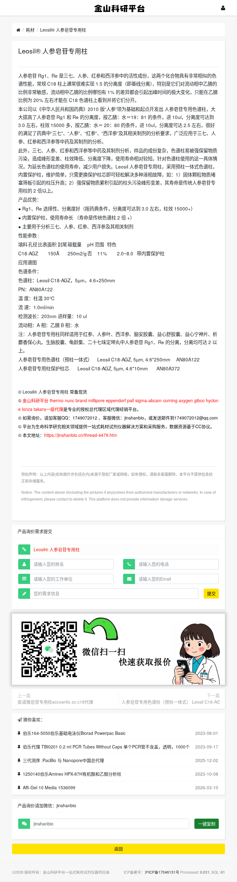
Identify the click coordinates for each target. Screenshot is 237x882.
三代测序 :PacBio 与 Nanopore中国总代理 (63, 760)
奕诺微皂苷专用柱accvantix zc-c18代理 (55, 702)
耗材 (30, 30)
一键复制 (206, 823)
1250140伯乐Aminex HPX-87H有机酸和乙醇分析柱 (72, 774)
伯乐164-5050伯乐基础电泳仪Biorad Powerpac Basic (74, 733)
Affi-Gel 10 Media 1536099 (49, 787)
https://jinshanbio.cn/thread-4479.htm (80, 435)
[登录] (223, 7)
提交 (211, 593)
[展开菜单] (15, 7)
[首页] (18, 30)
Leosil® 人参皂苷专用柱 (63, 30)
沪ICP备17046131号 (162, 872)
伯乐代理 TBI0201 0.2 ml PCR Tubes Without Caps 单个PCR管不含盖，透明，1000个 (106, 747)
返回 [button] (118, 849)
